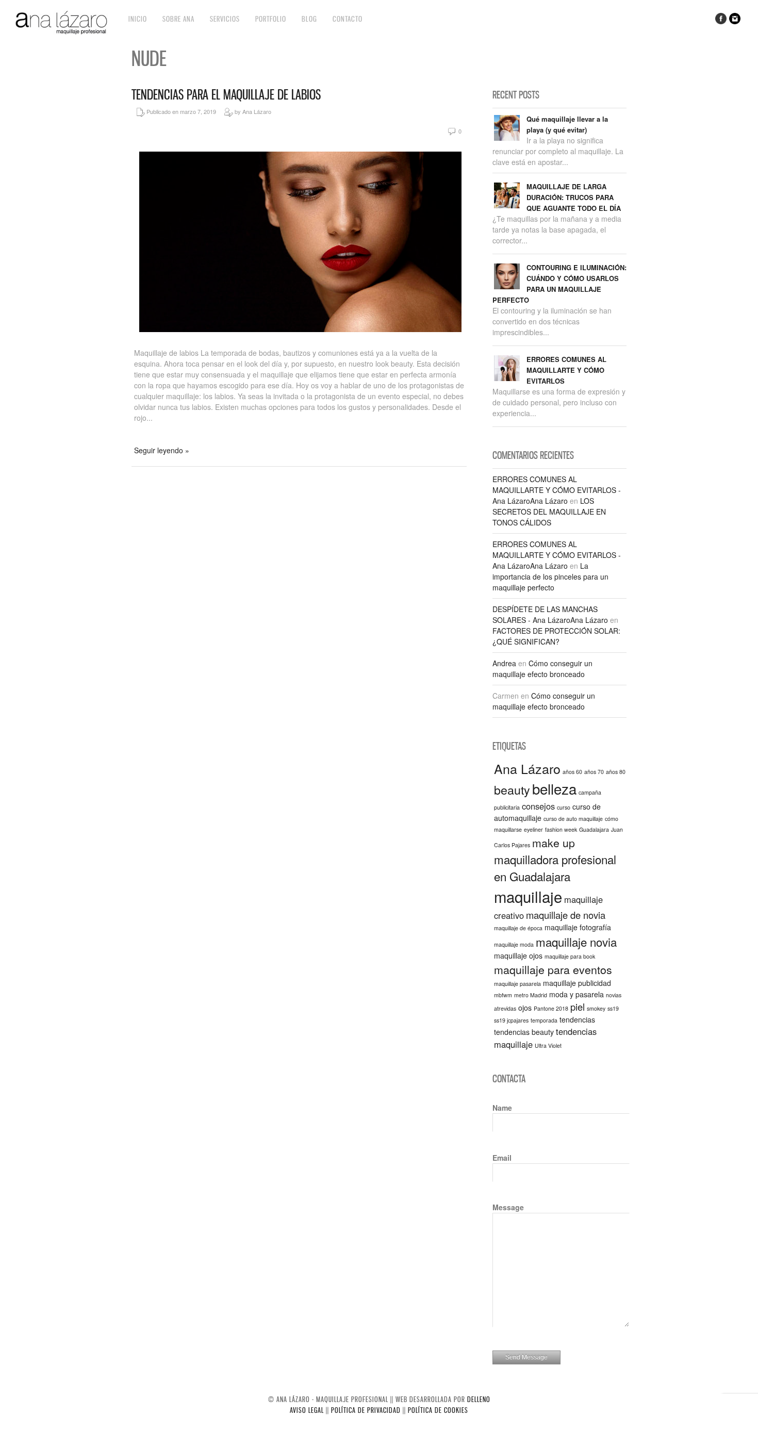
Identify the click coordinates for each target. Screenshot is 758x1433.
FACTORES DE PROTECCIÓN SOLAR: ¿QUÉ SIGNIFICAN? (556, 636)
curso (563, 807)
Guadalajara (594, 829)
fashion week (561, 829)
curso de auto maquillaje (573, 818)
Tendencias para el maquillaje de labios (226, 95)
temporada (544, 1020)
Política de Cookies (438, 1410)
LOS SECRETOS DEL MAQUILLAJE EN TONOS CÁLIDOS (549, 512)
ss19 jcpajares (511, 1020)
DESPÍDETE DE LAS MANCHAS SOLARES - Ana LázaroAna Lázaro (550, 614)
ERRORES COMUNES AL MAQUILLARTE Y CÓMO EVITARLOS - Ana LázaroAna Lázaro (556, 490)
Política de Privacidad (366, 1410)
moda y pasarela (576, 994)
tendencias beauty (524, 1032)
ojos (525, 1007)
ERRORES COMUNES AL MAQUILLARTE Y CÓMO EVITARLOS (566, 370)
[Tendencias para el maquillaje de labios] (300, 334)
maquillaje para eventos (553, 969)
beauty (512, 789)
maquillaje (528, 896)
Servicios (225, 19)
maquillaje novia (576, 941)
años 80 (615, 772)
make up (553, 842)
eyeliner (533, 829)
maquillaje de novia (565, 914)
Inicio (137, 19)
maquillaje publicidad (577, 983)
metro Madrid (530, 995)
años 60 (572, 772)
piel (577, 1006)
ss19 (613, 1008)
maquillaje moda (514, 944)
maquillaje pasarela (517, 983)
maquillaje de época (518, 928)
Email (502, 1157)
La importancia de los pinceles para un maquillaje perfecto (550, 576)
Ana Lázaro (527, 768)
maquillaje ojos (518, 955)
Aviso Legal (307, 1410)
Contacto (347, 19)
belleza (554, 788)
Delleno (478, 1399)
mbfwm (503, 995)
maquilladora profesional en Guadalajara (555, 867)
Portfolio (270, 19)
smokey (596, 1008)
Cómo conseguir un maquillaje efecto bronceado (542, 668)
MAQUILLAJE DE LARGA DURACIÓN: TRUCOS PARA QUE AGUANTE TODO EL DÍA (573, 197)
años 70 (594, 772)
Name (502, 1107)
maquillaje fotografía (578, 927)
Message (508, 1207)
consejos (538, 806)
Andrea (504, 663)
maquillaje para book (570, 956)
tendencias (577, 1019)
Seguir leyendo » (161, 450)
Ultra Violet (548, 1045)
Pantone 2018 (551, 1008)
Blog (309, 19)
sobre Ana (178, 19)
